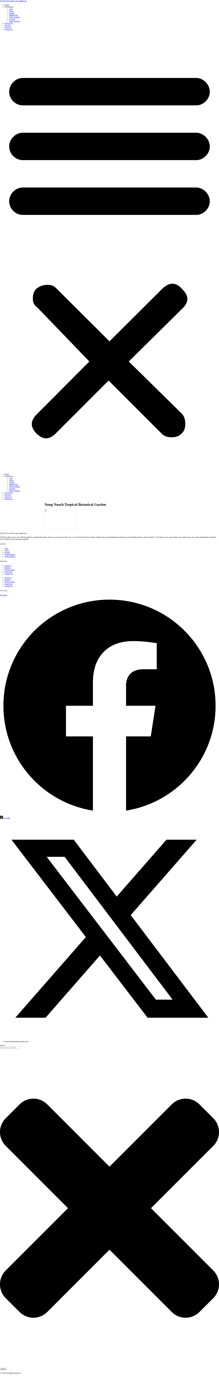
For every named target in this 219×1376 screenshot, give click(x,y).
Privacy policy (10, 570)
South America (14, 21)
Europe (11, 13)
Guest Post (8, 572)
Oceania (12, 19)
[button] (109, 251)
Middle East (13, 15)
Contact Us (9, 29)
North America (14, 17)
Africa (11, 11)
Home (7, 5)
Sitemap (7, 568)
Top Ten (8, 25)
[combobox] (10, 1047)
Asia (10, 9)
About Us (8, 27)
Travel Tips (9, 23)
